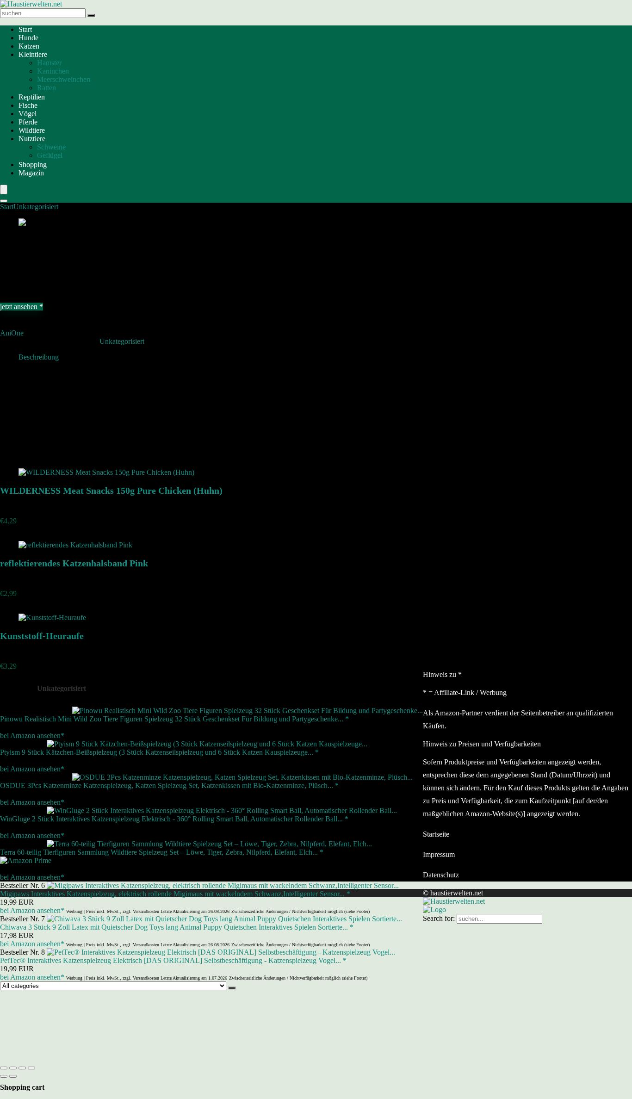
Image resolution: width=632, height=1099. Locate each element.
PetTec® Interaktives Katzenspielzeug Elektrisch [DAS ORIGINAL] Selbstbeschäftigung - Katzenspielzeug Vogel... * (173, 960)
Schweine (51, 147)
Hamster (49, 63)
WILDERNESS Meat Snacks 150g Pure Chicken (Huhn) (111, 490)
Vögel (28, 114)
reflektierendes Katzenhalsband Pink (74, 563)
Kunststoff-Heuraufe (42, 636)
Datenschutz (441, 875)
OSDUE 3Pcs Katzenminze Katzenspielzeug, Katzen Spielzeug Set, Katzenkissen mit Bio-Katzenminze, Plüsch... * (169, 785)
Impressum (439, 854)
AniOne (12, 333)
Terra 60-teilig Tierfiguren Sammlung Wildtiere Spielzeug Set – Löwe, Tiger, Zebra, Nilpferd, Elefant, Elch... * (161, 852)
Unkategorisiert (35, 207)
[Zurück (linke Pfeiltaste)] (3, 1076)
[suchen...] (91, 15)
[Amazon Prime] (25, 860)
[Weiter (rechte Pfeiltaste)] (13, 1076)
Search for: (439, 918)
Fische (28, 105)
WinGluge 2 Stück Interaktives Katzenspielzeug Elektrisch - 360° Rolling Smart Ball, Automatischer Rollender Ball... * (174, 819)
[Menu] (3, 189)
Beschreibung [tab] (39, 357)
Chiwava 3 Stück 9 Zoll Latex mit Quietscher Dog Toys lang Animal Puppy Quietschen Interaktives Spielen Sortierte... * (176, 927)
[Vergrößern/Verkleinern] (3, 1068)
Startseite (436, 834)
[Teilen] (22, 1068)
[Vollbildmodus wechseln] (13, 1068)
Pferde (28, 122)
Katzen (29, 46)
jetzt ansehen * (21, 306)
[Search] (3, 200)
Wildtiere (32, 130)
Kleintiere (33, 54)
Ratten (46, 88)
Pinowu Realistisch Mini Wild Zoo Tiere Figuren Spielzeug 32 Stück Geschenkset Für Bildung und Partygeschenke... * (174, 719)
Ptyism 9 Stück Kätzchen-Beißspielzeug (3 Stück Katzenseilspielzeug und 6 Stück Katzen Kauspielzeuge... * (159, 752)
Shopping (33, 164)
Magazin (31, 173)
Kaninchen (53, 71)
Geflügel (49, 155)
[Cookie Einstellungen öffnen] (69, 1057)
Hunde (28, 38)
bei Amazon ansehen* (32, 735)
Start (25, 29)
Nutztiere (32, 139)
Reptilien (32, 97)
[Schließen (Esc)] (31, 1068)
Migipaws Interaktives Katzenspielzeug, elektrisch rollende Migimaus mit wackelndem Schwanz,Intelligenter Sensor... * (175, 894)
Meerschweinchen (63, 79)
